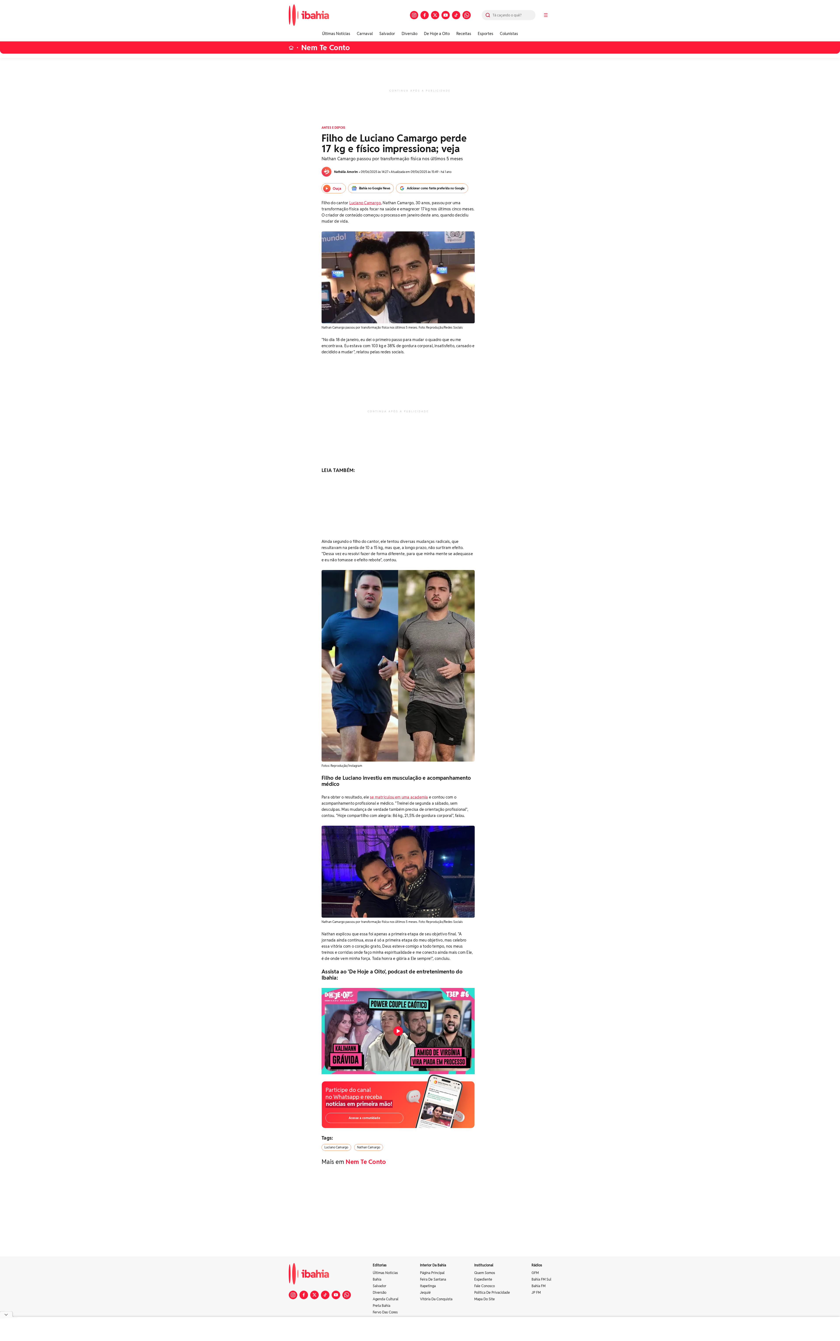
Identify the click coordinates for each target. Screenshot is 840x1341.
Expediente (483, 1279)
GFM (535, 1273)
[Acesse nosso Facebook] (424, 15)
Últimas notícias (385, 1273)
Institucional (483, 1265)
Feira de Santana (433, 1279)
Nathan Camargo (368, 1147)
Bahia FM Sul (541, 1279)
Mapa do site (484, 1299)
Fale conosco (484, 1286)
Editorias (380, 1265)
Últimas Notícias (336, 33)
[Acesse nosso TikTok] (456, 15)
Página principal (432, 1273)
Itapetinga (428, 1286)
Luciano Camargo (365, 202)
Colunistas (509, 33)
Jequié (425, 1292)
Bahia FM (539, 1286)
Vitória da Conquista (436, 1299)
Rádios (537, 1265)
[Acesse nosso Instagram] (414, 15)
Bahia (377, 1279)
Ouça (337, 188)
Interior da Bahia (433, 1265)
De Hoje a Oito (437, 33)
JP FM (536, 1292)
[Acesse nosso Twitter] (435, 15)
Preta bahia (381, 1305)
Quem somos (484, 1273)
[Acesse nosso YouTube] (445, 15)
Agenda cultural (385, 1299)
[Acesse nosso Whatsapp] (466, 15)
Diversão (409, 33)
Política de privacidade (492, 1292)
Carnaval (365, 33)
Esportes (485, 33)
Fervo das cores (385, 1312)
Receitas (463, 33)
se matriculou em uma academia (399, 797)
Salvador (387, 33)
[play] (398, 1031)
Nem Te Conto (325, 47)
